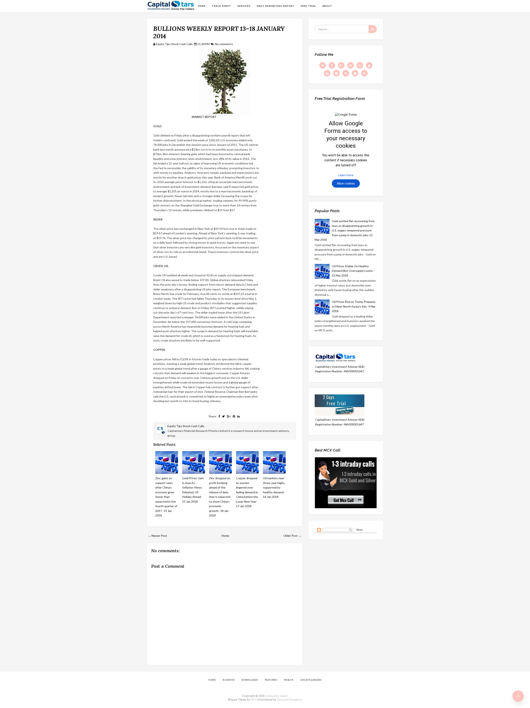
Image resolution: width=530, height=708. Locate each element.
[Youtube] (369, 65)
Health (289, 679)
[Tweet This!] (223, 416)
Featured (271, 679)
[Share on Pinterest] (234, 416)
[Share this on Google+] (229, 416)
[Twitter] (322, 65)
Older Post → (292, 535)
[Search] (373, 29)
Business (229, 679)
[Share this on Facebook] (219, 416)
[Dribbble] (345, 73)
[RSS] (364, 73)
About (327, 6)
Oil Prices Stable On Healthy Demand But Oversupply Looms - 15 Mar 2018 (353, 270)
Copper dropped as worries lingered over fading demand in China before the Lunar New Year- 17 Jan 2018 (247, 492)
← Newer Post (157, 535)
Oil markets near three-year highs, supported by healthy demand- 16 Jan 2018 (274, 487)
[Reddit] (336, 73)
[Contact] (355, 73)
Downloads (249, 679)
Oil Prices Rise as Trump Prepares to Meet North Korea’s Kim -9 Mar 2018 (354, 306)
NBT (253, 699)
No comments (224, 44)
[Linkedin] (360, 65)
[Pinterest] (350, 65)
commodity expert (276, 696)
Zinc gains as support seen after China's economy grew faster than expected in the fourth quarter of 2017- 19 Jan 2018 (166, 496)
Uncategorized (311, 679)
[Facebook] (332, 65)
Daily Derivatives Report (275, 6)
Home (202, 6)
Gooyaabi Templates (289, 699)
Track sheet (221, 6)
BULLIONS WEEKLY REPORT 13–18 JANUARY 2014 (219, 32)
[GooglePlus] (341, 65)
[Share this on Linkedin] (238, 416)
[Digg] (327, 73)
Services (244, 6)
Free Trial (308, 6)
